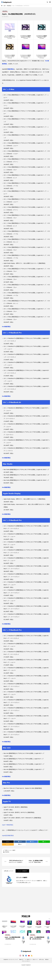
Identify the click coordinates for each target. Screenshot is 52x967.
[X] (23, 955)
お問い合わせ (41, 959)
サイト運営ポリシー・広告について (31, 959)
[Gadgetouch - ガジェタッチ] (6, 2)
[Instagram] (20, 955)
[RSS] (31, 955)
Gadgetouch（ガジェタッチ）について (11, 959)
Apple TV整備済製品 (7, 825)
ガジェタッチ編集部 (11, 850)
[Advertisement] (26, 899)
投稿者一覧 (21, 959)
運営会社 (46, 959)
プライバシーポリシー (26, 961)
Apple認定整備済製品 (8, 835)
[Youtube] (29, 955)
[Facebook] (26, 955)
